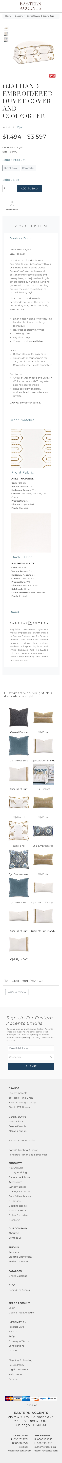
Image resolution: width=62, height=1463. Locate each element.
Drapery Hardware (19, 1191)
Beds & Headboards (20, 1196)
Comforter (28, 168)
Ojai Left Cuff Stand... (43, 760)
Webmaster (15, 1374)
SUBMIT (31, 1066)
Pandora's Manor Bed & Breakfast (28, 1154)
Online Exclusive (18, 1215)
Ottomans (15, 1201)
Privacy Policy (23, 1037)
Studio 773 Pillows (19, 1107)
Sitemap (13, 1379)
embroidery (12, 209)
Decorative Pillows (19, 1177)
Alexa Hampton (17, 1130)
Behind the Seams (19, 1290)
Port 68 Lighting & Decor (23, 1150)
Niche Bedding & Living (22, 1102)
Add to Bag (29, 188)
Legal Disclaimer (18, 1369)
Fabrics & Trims (17, 1210)
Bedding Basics (18, 1205)
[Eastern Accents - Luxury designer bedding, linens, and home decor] (31, 5)
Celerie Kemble (17, 1126)
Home (8, 16)
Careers (13, 1350)
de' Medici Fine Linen (21, 1097)
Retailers (14, 1252)
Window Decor (17, 1186)
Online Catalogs (18, 1275)
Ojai (20, 127)
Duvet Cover (11, 168)
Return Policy (16, 1364)
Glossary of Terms (19, 1341)
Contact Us (15, 1237)
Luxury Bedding (18, 1172)
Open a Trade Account (21, 1312)
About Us (14, 1233)
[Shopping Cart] (57, 6)
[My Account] (55, 6)
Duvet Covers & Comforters (40, 16)
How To (13, 1331)
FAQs (12, 1336)
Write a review (16, 992)
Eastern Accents (18, 1093)
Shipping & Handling (20, 1360)
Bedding (19, 16)
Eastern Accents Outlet (22, 1140)
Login (12, 1307)
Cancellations (16, 1345)
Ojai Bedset (43, 788)
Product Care (16, 1326)
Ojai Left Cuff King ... (43, 902)
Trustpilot (31, 1404)
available (37, 341)
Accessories (15, 1182)
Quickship (14, 1219)
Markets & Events (18, 1261)
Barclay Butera (17, 1116)
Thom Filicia (16, 1121)
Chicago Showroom (20, 1256)
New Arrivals (16, 1167)
